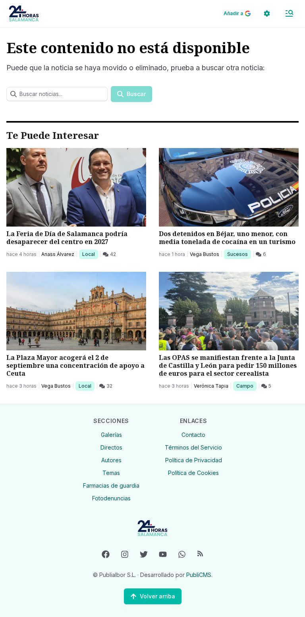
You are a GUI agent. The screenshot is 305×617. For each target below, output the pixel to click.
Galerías (111, 434)
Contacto (193, 434)
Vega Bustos (204, 254)
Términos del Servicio (193, 447)
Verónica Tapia (211, 386)
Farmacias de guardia (111, 485)
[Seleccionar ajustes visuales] (267, 13)
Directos (111, 447)
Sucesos (239, 254)
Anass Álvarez (57, 254)
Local (90, 254)
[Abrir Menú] (289, 13)
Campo (246, 386)
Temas (111, 472)
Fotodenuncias (111, 498)
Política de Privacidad (193, 460)
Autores (111, 460)
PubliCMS (198, 574)
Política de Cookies (193, 472)
